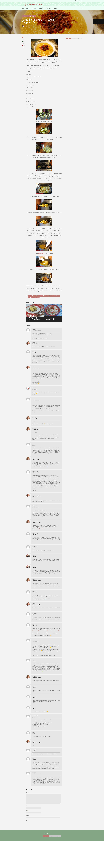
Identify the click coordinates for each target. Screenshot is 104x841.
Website (27, 815)
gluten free (46, 295)
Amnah (34, 556)
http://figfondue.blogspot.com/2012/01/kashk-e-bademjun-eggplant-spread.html (46, 630)
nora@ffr (34, 389)
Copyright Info (34, 8)
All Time (79, 38)
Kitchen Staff (41, 8)
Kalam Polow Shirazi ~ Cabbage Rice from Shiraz (34, 317)
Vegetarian (33, 16)
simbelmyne (35, 592)
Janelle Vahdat (35, 472)
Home (23, 8)
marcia (34, 687)
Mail (27, 810)
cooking (34, 295)
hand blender (40, 253)
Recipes (27, 8)
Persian (58, 295)
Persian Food (31, 297)
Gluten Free (29, 16)
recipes (39, 297)
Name (27, 805)
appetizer (30, 295)
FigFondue (34, 625)
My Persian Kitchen (28, 25)
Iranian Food (54, 295)
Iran (49, 295)
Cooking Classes (47, 8)
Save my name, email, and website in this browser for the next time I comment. (38, 821)
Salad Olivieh (50, 319)
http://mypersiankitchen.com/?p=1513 (38, 528)
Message (27, 792)
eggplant (38, 295)
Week (68, 38)
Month (74, 38)
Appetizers (24, 16)
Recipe (35, 297)
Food (42, 295)
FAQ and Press (55, 8)
